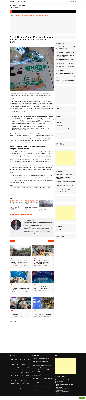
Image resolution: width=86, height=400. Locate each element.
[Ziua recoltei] (46, 203)
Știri (21, 11)
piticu (12, 378)
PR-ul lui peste (58, 385)
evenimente (23, 364)
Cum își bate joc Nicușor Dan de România (65, 66)
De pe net (30, 11)
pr (11, 380)
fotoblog (17, 367)
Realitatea (21, 380)
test (18, 383)
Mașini (12, 372)
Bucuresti (27, 361)
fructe (24, 214)
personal (27, 375)
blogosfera (19, 361)
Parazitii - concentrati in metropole (62, 388)
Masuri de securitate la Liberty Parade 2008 (64, 384)
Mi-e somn (57, 382)
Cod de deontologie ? (59, 381)
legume (29, 214)
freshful (18, 214)
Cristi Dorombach (14, 45)
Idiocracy (13, 369)
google (28, 367)
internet (19, 369)
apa (20, 359)
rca (16, 380)
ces (17, 364)
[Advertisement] (43, 25)
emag (12, 214)
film (28, 364)
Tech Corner (39, 11)
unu (12, 386)
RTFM (56, 393)
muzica (27, 372)
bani (28, 359)
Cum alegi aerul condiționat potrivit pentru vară (42, 392)
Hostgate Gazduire (60, 236)
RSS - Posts (59, 143)
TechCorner (60, 171)
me (17, 372)
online (21, 375)
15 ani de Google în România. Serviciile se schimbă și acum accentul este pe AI (41, 262)
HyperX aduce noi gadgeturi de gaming (64, 174)
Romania (13, 383)
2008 (16, 359)
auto (24, 359)
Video (34, 11)
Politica (23, 378)
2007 (12, 359)
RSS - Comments (60, 144)
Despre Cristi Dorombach (22, 1)
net (11, 375)
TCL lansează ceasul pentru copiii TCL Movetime (42, 378)
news (16, 375)
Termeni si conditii (13, 1)
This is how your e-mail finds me (62, 391)
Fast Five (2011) (58, 387)
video (23, 386)
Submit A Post (59, 122)
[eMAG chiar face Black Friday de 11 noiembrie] (17, 205)
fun (23, 367)
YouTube (20, 388)
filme (12, 367)
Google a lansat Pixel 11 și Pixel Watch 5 (40, 385)
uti (17, 386)
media (22, 372)
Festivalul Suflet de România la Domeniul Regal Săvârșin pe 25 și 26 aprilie (19, 262)
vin (28, 386)
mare (28, 369)
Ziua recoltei (41, 208)
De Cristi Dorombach (17, 6)
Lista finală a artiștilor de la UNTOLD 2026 (65, 63)
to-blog (23, 383)
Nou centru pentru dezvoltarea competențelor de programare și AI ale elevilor (20, 288)
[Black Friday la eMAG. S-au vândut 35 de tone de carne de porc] (32, 205)
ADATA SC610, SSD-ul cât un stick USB (64, 73)
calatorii (12, 364)
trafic (28, 383)
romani (27, 380)
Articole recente (61, 43)
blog (12, 361)
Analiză (24, 11)
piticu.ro (17, 378)
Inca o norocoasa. (59, 390)
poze (28, 378)
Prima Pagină (16, 11)
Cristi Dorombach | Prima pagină (63, 128)
